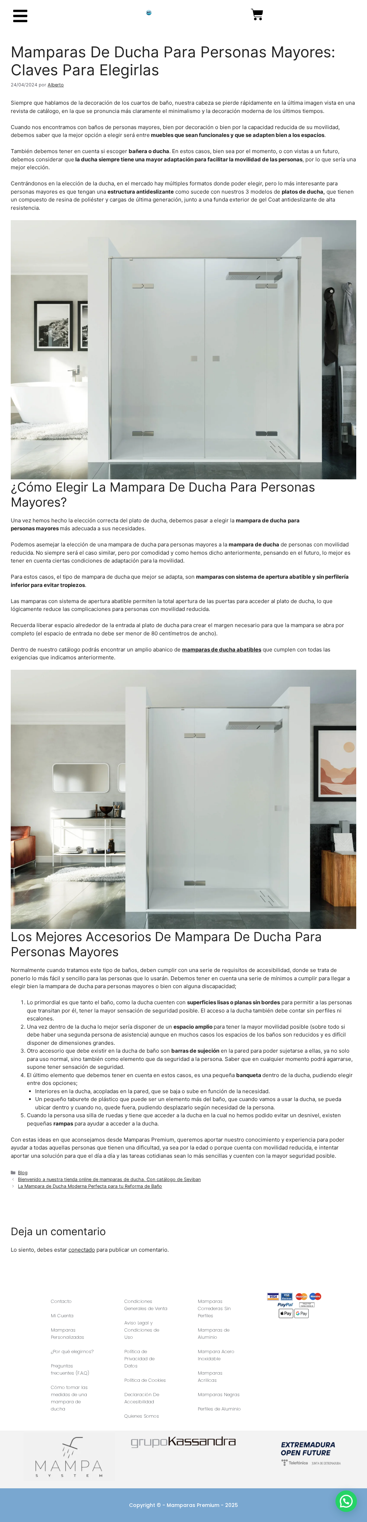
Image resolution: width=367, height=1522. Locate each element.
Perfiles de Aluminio (219, 1408)
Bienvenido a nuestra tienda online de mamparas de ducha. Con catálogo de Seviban (109, 1179)
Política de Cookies (145, 1380)
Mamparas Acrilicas (210, 1377)
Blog (23, 1172)
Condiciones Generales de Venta (145, 1305)
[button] (346, 1501)
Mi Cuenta (62, 1315)
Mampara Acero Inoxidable (216, 1355)
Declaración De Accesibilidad (141, 1398)
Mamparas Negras (219, 1394)
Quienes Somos (141, 1416)
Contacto (61, 1301)
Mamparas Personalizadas (67, 1334)
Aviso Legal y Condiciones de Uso (141, 1330)
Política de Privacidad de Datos (139, 1358)
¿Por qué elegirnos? (72, 1351)
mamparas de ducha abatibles (221, 649)
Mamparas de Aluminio (213, 1334)
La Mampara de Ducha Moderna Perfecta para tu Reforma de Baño (90, 1186)
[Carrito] (257, 14)
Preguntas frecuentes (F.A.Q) (70, 1369)
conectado (81, 1249)
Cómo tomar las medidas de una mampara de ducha (69, 1398)
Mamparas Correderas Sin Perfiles (214, 1308)
